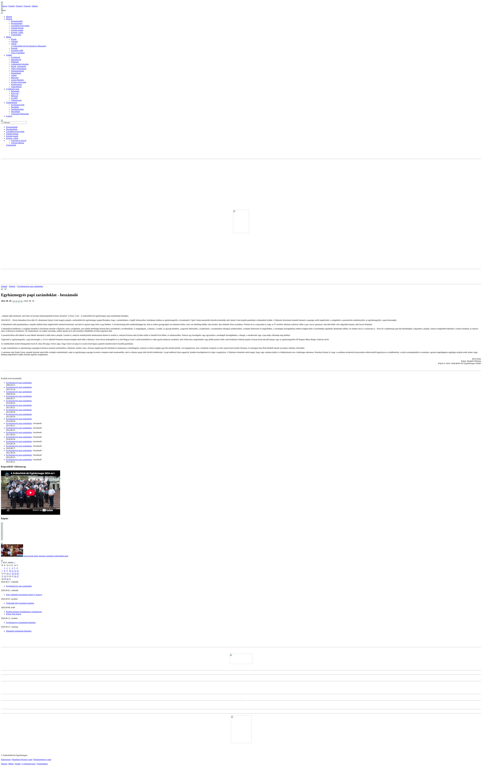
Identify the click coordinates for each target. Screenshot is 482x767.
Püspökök (15, 107)
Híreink (9, 17)
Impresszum (6, 759)
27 (18, 576)
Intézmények (16, 60)
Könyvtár (15, 93)
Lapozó (9, 116)
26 (15, 576)
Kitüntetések (16, 73)
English (12, 6)
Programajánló (17, 21)
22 (5, 576)
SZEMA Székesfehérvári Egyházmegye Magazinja (28, 45)
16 (8, 573)
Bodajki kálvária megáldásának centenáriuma (24, 612)
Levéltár (14, 98)
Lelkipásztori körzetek (20, 64)
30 (8, 579)
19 (15, 573)
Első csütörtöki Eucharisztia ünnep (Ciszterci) (24, 595)
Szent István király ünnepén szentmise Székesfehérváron (46, 556)
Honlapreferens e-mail (42, 759)
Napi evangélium (18, 53)
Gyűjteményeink (12, 89)
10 (10, 571)
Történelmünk (11, 102)
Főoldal (4, 286)
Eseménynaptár (17, 30)
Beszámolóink (16, 23)
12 (15, 571)
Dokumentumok (17, 71)
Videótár (14, 41)
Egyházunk (15, 57)
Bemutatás (15, 91)
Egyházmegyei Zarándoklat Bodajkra (21, 622)
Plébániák (15, 62)
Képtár (13, 39)
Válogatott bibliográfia (20, 114)
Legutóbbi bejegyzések (20, 26)
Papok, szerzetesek (18, 66)
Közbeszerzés (16, 84)
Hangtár (14, 48)
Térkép (14, 75)
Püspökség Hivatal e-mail (22, 759)
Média (8, 37)
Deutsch (19, 6)
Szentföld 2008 (17, 50)
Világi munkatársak (18, 69)
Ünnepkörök (16, 35)
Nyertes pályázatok (18, 82)
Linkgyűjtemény (17, 80)
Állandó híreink (17, 28)
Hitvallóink (15, 112)
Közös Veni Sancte (13, 614)
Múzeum (14, 96)
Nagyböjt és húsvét (18, 141)
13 (18, 571)
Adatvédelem (16, 87)
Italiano (35, 6)
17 (10, 573)
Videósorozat (16, 100)
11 (13, 571)
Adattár (9, 55)
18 (13, 573)
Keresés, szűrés (17, 32)
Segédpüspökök (17, 109)
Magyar (4, 6)
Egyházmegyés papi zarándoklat (30, 286)
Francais (27, 6)
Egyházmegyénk (17, 105)
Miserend (14, 78)
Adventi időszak (17, 143)
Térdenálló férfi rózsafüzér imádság (20, 603)
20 (18, 573)
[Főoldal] (2, 4)
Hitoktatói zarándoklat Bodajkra (18, 631)
